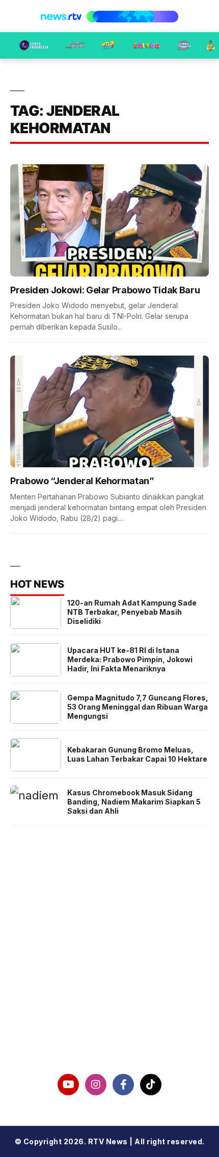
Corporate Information (110, 958)
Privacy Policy (109, 984)
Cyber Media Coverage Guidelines (109, 1010)
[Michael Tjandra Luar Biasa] (108, 45)
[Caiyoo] (146, 45)
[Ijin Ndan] (75, 45)
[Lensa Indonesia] (34, 45)
